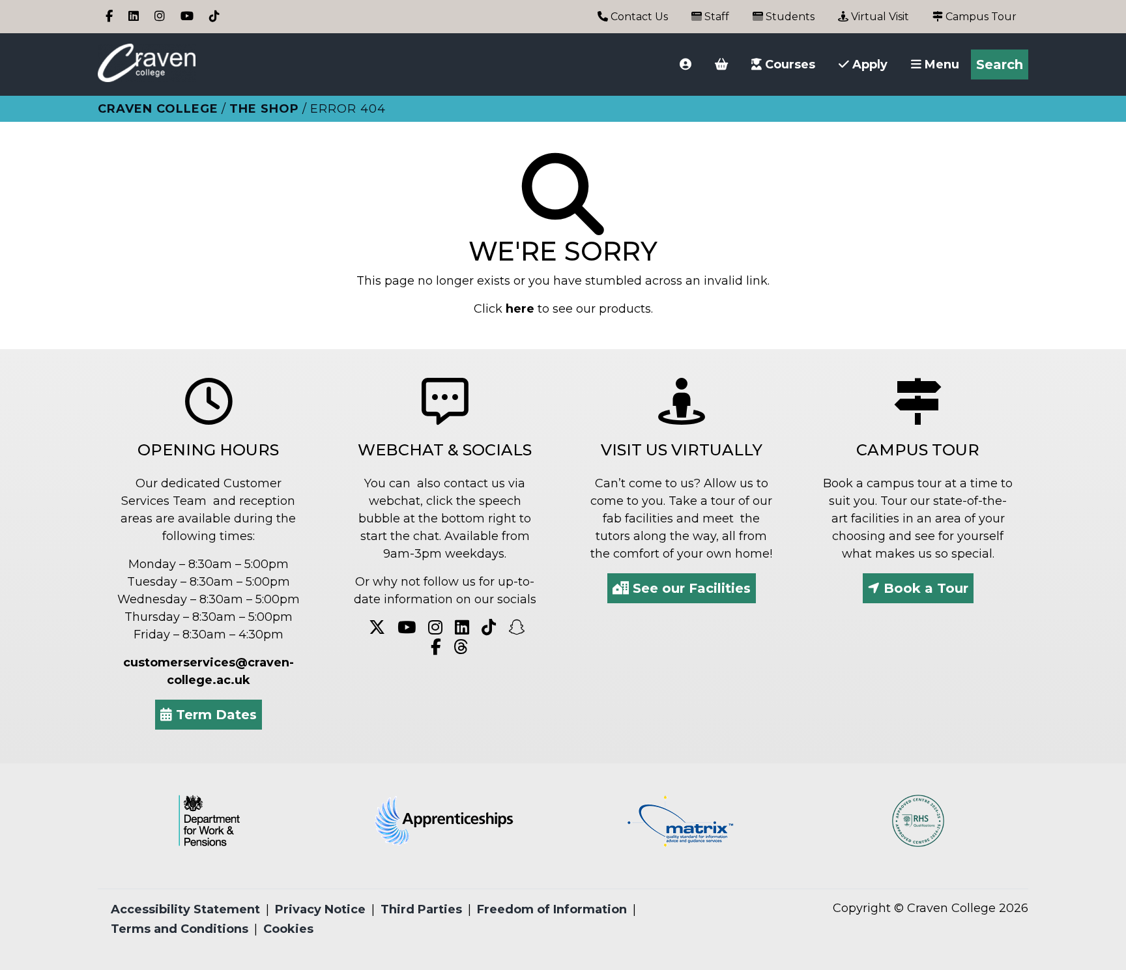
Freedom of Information (552, 909)
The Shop (264, 109)
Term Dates (214, 714)
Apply (868, 64)
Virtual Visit (878, 16)
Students (789, 16)
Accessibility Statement (185, 909)
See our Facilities (690, 588)
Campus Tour (980, 16)
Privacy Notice (320, 909)
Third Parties (421, 909)
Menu (940, 64)
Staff (715, 16)
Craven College (158, 109)
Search (999, 64)
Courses (788, 64)
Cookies (288, 929)
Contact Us (638, 16)
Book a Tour (924, 588)
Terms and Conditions (179, 929)
